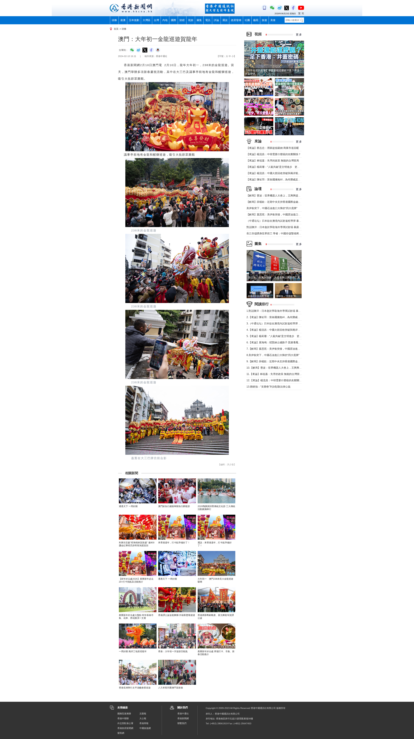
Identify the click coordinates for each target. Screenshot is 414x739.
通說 (225, 20)
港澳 (122, 20)
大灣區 (146, 20)
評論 (216, 20)
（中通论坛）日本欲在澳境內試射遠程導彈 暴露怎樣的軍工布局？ (284, 220)
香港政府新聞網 (125, 728)
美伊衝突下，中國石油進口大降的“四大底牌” (271, 208)
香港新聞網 (183, 718)
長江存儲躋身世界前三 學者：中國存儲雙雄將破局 (275, 233)
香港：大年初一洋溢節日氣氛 (173, 651)
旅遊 (264, 20)
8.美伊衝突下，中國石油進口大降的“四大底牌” (272, 355)
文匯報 (142, 713)
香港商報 (143, 723)
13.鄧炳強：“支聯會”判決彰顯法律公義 (268, 386)
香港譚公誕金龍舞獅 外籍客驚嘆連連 (176, 615)
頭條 (114, 20)
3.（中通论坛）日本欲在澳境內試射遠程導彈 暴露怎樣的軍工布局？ (285, 323)
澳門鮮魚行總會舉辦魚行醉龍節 (174, 506)
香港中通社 (183, 713)
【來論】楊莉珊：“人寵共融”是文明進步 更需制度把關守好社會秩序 (286, 167)
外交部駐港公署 (125, 723)
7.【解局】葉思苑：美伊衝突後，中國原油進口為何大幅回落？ (282, 348)
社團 (247, 20)
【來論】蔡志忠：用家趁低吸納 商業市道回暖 (272, 148)
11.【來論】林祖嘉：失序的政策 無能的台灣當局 (274, 374)
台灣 (156, 20)
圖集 (199, 20)
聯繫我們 (181, 723)
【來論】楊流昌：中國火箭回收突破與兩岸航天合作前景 (278, 173)
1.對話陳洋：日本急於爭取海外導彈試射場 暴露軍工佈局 (278, 310)
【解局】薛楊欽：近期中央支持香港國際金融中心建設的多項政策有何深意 (289, 202)
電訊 (207, 20)
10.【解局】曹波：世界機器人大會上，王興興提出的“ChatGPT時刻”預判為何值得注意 (295, 367)
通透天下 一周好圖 (128, 506)
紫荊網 (120, 733)
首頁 (116, 29)
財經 (182, 20)
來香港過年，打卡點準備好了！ (174, 542)
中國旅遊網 (145, 728)
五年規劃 (134, 20)
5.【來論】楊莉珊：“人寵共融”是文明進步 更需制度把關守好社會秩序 (287, 336)
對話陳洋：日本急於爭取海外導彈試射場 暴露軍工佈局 (277, 227)
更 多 (299, 34)
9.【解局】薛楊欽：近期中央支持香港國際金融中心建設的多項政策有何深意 (290, 361)
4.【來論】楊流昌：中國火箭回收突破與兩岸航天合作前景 (279, 329)
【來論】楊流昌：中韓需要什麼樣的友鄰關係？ (273, 154)
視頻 (190, 20)
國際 (173, 20)
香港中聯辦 (123, 718)
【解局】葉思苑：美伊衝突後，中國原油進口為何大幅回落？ (281, 214)
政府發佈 (236, 20)
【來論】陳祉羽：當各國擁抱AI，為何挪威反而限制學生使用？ (282, 179)
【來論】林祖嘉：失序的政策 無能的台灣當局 (272, 160)
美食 (273, 20)
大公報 (142, 718)
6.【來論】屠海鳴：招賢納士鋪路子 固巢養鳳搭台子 (276, 342)
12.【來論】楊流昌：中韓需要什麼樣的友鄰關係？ (275, 380)
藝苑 (255, 20)
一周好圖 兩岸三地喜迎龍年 (133, 651)
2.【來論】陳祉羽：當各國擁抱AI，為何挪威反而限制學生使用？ (283, 317)
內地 (165, 20)
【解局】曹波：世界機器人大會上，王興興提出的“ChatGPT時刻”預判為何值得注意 (294, 195)
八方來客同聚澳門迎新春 (170, 687)
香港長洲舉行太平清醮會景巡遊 (135, 687)
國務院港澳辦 (124, 713)
